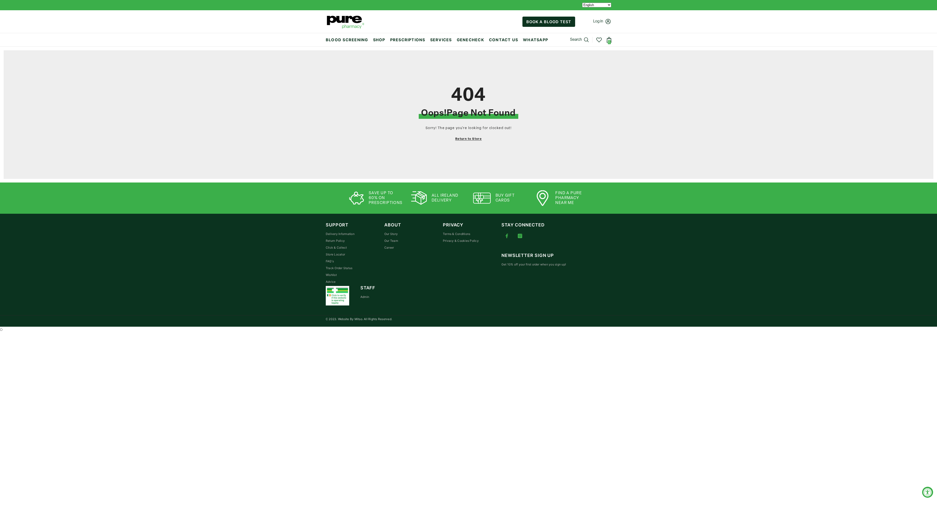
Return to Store (468, 139)
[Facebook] (506, 236)
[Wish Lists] (599, 39)
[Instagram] (520, 236)
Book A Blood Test (548, 21)
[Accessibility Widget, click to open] (927, 492)
